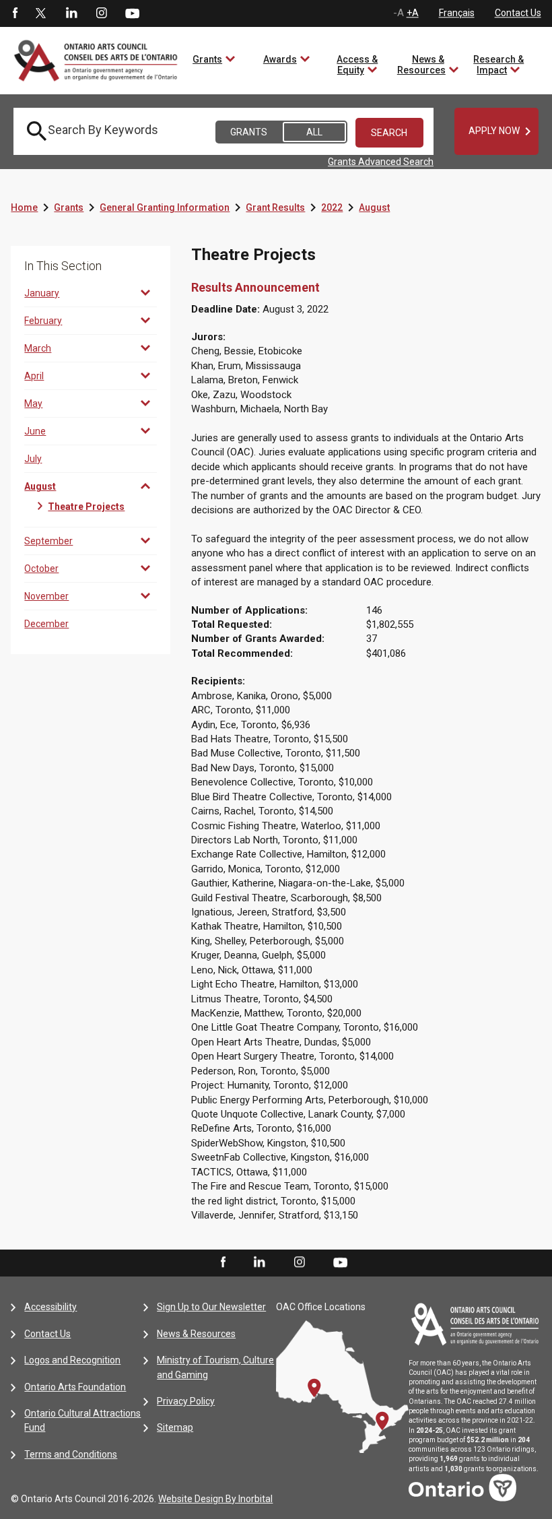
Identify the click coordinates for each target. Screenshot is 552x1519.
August (374, 207)
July (33, 458)
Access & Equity (357, 64)
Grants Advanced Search (381, 161)
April (34, 375)
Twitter (41, 13)
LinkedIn (71, 13)
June (35, 431)
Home (24, 207)
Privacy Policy (186, 1401)
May (33, 403)
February (43, 320)
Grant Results (275, 207)
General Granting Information (165, 207)
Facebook (14, 13)
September (48, 541)
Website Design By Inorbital (215, 1498)
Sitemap (175, 1427)
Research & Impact (498, 64)
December (46, 623)
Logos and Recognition (72, 1360)
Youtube (132, 13)
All (314, 132)
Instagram (101, 13)
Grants (207, 59)
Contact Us (518, 12)
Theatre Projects (86, 506)
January (41, 293)
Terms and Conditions (70, 1454)
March (37, 348)
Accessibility (50, 1306)
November (46, 596)
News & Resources (421, 64)
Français (457, 12)
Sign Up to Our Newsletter (211, 1306)
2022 (332, 207)
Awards (280, 59)
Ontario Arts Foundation (75, 1387)
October (41, 568)
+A (413, 12)
